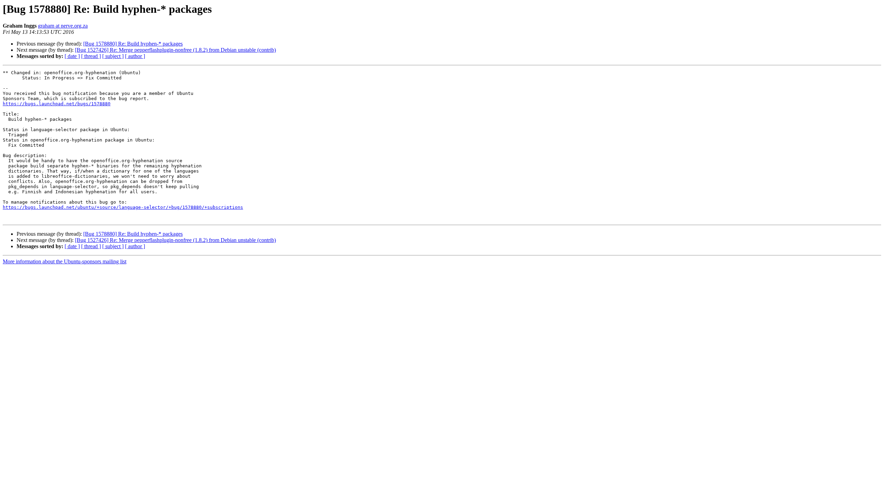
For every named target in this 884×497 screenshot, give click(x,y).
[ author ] (135, 56)
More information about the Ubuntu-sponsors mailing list (64, 261)
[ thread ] (91, 56)
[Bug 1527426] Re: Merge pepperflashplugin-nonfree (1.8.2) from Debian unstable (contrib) (175, 50)
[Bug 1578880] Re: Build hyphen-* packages (133, 44)
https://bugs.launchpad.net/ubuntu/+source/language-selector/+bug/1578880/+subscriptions (123, 207)
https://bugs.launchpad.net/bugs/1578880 (56, 103)
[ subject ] (113, 56)
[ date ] (72, 56)
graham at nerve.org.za (63, 26)
